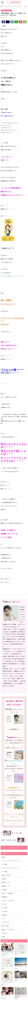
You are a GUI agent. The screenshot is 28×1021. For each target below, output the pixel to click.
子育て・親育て (5, 926)
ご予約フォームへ (14, 848)
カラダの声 (4, 907)
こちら (15, 817)
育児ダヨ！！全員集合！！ (8, 893)
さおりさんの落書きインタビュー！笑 (11, 276)
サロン (3, 918)
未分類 (3, 936)
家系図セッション (6, 882)
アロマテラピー (5, 922)
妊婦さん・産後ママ (7, 875)
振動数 (3, 857)
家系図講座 (4, 897)
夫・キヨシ (4, 904)
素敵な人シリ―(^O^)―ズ (8, 929)
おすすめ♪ (4, 933)
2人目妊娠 (4, 889)
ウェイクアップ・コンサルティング (10, 860)
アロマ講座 (4, 864)
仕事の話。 (4, 879)
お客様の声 (4, 915)
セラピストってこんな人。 (6, 10)
